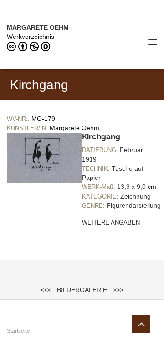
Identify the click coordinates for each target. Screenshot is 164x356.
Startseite (18, 331)
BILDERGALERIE (82, 289)
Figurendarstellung (134, 205)
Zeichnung (135, 196)
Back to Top (141, 324)
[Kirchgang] (44, 157)
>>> (118, 289)
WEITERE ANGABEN (111, 222)
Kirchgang (101, 136)
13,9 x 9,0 (131, 186)
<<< (46, 289)
